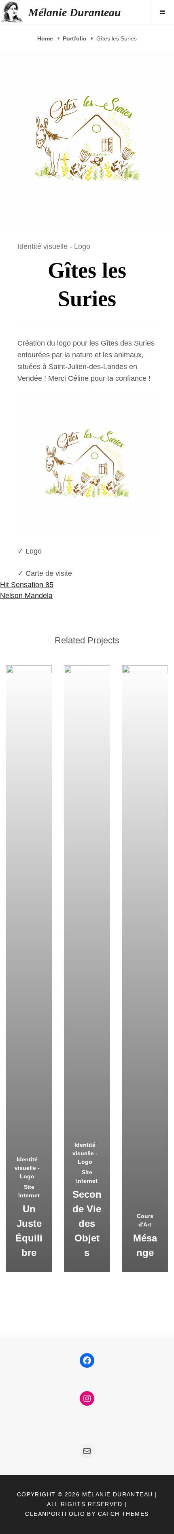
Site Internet (29, 1191)
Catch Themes (123, 1514)
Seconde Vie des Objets (87, 1223)
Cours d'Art (145, 1220)
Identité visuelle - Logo (53, 246)
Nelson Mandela (26, 596)
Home (46, 38)
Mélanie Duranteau (74, 12)
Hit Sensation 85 (26, 585)
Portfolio (75, 38)
